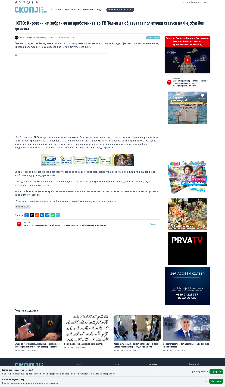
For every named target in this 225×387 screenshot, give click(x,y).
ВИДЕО (100, 9)
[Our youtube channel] (24, 2)
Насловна (153, 364)
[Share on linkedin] (42, 215)
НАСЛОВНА (56, 9)
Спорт (116, 364)
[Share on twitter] (32, 215)
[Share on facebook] (26, 215)
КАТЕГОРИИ (88, 9)
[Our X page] (20, 2)
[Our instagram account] (28, 2)
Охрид (78, 364)
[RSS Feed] (36, 2)
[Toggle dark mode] (184, 2)
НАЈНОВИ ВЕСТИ (72, 9)
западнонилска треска (120, 9)
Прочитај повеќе (199, 371)
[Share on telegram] (47, 215)
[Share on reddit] (37, 215)
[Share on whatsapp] (53, 215)
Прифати (216, 371)
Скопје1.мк (30, 38)
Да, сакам (216, 381)
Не (206, 381)
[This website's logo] (31, 10)
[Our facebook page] (16, 2)
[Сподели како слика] (58, 215)
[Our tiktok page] (32, 2)
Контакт (205, 2)
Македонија (153, 38)
